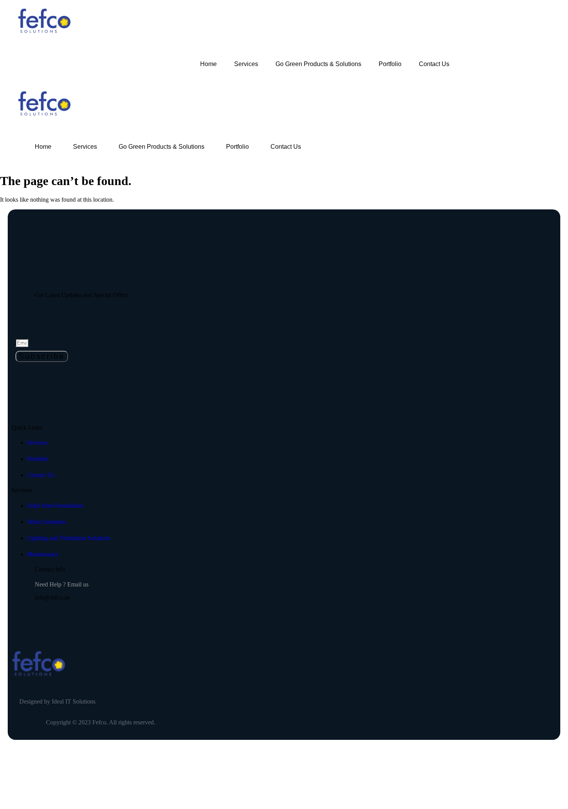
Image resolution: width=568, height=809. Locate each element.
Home (208, 64)
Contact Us (434, 64)
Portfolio (390, 64)
